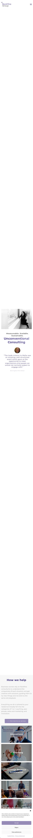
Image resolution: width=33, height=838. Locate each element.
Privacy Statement (20, 835)
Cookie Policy (10, 835)
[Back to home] (6, 4)
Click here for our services (18, 721)
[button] (30, 810)
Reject (16, 827)
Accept (16, 823)
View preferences (16, 832)
